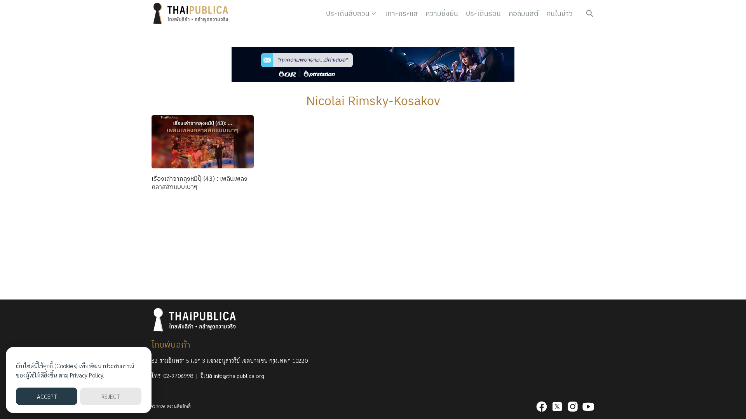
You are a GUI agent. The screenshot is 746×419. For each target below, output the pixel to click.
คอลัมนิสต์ (524, 13)
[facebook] (541, 406)
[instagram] (572, 406)
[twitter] (557, 406)
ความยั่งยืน (441, 13)
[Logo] (192, 13)
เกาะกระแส (401, 13)
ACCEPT (47, 396)
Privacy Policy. (87, 375)
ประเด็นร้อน (483, 13)
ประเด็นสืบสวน (348, 13)
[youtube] (588, 406)
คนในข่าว (559, 13)
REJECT (110, 396)
